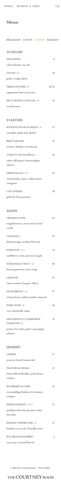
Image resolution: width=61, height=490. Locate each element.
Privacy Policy (44, 468)
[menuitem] (55, 6)
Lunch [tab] (27, 40)
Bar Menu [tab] (53, 40)
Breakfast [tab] (14, 40)
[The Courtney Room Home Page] (30, 477)
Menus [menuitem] (8, 6)
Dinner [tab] (40, 40)
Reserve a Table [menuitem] (28, 6)
